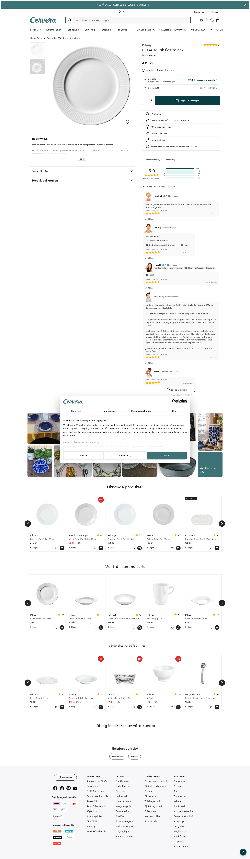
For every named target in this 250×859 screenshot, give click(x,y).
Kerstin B (158, 195)
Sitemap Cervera (125, 836)
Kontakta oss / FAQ (97, 780)
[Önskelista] (212, 20)
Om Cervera (122, 780)
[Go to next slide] (222, 523)
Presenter (178, 785)
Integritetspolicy (124, 806)
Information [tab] (109, 411)
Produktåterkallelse (97, 831)
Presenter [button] (164, 29)
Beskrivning (147, 55)
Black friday (179, 836)
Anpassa (123, 455)
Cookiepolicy (122, 811)
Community (170, 159)
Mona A (157, 371)
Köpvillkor (92, 811)
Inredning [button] (106, 29)
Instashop (178, 821)
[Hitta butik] (201, 20)
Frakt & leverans (95, 790)
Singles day (179, 831)
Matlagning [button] (73, 29)
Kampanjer (180, 29)
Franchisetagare (124, 821)
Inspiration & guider (183, 811)
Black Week (179, 806)
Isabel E (157, 264)
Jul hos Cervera (181, 846)
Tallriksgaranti (152, 801)
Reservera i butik (207, 87)
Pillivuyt (134, 756)
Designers (178, 826)
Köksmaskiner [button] (53, 29)
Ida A (156, 227)
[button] (70, 20)
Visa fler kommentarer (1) (181, 389)
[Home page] (43, 22)
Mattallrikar (118, 756)
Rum (175, 790)
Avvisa (83, 455)
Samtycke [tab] (76, 411)
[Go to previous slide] (28, 523)
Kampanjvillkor (94, 816)
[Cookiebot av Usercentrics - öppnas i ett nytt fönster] (174, 401)
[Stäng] (245, 4)
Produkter (35, 29)
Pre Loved (122, 29)
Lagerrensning (146, 29)
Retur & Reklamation (97, 806)
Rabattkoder (151, 821)
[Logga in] (207, 20)
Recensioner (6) (153, 159)
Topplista (178, 841)
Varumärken (198, 29)
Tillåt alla (166, 455)
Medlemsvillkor (153, 816)
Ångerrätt (92, 801)
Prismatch (150, 790)
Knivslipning (151, 811)
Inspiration (216, 29)
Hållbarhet (121, 796)
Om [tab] (174, 411)
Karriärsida (121, 816)
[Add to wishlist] (127, 122)
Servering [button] (90, 29)
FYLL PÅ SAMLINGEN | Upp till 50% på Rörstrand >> (123, 4)
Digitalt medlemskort (156, 785)
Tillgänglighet (123, 831)
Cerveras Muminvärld (184, 816)
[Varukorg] (218, 20)
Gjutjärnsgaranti (153, 806)
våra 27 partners (79, 425)
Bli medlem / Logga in (156, 780)
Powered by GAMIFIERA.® (181, 395)
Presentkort (93, 785)
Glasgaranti (151, 796)
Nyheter (177, 801)
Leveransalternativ (206, 79)
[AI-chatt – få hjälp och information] (243, 852)
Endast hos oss (123, 785)
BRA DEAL (92, 821)
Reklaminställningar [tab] (141, 411)
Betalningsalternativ (97, 796)
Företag (91, 826)
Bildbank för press (125, 826)
